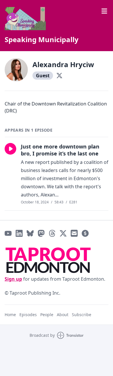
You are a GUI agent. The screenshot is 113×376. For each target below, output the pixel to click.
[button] (10, 149)
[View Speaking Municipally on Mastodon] (41, 233)
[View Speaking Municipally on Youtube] (8, 233)
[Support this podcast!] (85, 233)
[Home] (56, 18)
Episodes (28, 314)
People (46, 314)
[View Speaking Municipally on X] (63, 233)
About (62, 314)
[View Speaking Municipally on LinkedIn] (19, 233)
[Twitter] (59, 75)
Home (10, 314)
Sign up (13, 279)
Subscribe (81, 314)
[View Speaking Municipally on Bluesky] (30, 233)
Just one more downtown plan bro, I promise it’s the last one (60, 150)
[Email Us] (74, 233)
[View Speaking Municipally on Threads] (52, 233)
